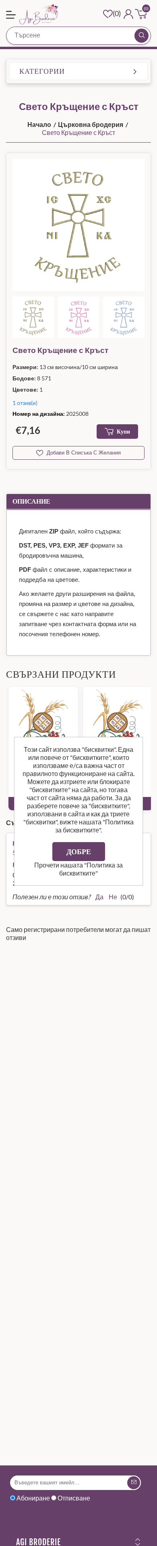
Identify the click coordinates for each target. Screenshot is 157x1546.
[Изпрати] (133, 1482)
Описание (31, 501)
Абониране (33, 1498)
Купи (123, 431)
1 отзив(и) (24, 402)
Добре (78, 851)
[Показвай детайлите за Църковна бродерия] (43, 721)
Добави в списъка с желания (84, 453)
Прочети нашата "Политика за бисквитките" (78, 869)
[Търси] (141, 36)
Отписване (74, 1498)
